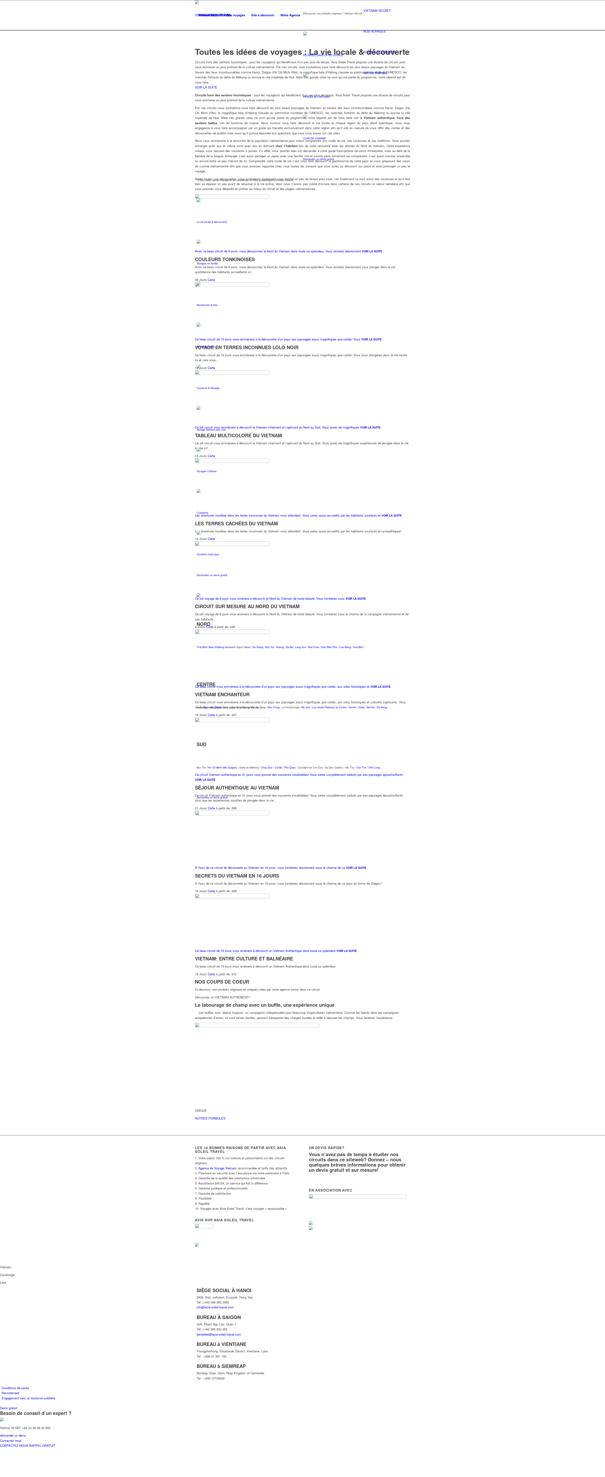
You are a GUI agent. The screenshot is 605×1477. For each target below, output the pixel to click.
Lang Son (301, 647)
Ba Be (290, 647)
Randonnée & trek (207, 305)
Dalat (361, 707)
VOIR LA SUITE (206, 87)
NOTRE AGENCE (375, 73)
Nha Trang (273, 707)
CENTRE (206, 684)
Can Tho (361, 767)
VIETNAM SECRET (377, 10)
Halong (280, 647)
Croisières (202, 512)
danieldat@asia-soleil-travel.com (219, 1334)
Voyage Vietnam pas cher (211, 429)
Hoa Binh (358, 647)
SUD (201, 744)
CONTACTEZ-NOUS (14, 1445)
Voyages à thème (206, 471)
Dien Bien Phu (329, 647)
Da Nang (382, 707)
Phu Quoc (290, 767)
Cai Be (278, 767)
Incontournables (206, 346)
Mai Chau (313, 647)
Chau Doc (266, 767)
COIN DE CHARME (314, 138)
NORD (203, 623)
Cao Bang (345, 647)
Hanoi (247, 647)
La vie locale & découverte (212, 222)
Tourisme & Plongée (208, 388)
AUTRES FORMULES (210, 1118)
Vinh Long (374, 767)
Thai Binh (202, 647)
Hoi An (352, 707)
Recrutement (10, 1393)
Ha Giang (258, 647)
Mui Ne (370, 707)
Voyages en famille (207, 263)
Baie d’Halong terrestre (222, 647)
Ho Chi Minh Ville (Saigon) (222, 767)
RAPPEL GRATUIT (42, 1445)
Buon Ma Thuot (212, 707)
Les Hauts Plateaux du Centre (329, 707)
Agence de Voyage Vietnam (218, 1168)
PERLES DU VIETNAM (316, 96)
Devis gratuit (8, 1408)
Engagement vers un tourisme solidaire (28, 1398)
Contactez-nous (11, 1440)
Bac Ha (269, 647)
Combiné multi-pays (208, 554)
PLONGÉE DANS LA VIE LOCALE (323, 55)
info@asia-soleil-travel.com (215, 1307)
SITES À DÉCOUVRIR (379, 52)
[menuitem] (209, 15)
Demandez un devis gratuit (318, 159)
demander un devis (13, 1435)
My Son (305, 707)
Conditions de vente (15, 1388)
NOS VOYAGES (374, 31)
